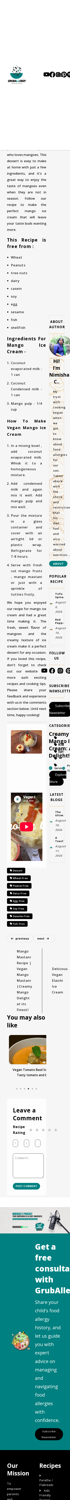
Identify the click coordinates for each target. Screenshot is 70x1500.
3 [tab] (25, 1131)
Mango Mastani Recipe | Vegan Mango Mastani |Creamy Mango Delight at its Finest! (24, 1009)
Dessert (18, 872)
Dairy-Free (20, 906)
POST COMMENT (26, 1236)
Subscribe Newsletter (50, 1492)
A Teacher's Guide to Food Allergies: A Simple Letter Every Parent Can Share (59, 863)
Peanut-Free (21, 894)
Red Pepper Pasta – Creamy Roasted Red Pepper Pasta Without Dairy (59, 630)
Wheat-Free (20, 883)
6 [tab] (36, 1131)
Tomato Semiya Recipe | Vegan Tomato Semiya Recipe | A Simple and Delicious (27, 1107)
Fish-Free (19, 951)
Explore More (58, 793)
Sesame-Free (21, 940)
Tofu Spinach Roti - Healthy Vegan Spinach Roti (59, 599)
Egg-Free (19, 917)
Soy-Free (18, 928)
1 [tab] (17, 1131)
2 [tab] (21, 1131)
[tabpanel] (26, 1090)
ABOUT (58, 564)
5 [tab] (32, 1131)
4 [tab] (29, 1131)
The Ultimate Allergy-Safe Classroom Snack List (59, 832)
